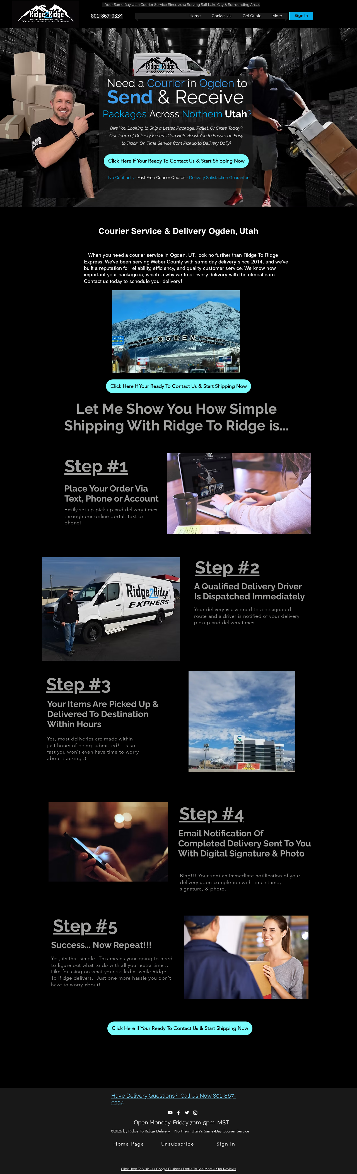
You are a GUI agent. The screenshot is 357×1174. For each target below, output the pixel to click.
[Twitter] (187, 1112)
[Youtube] (170, 1112)
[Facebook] (178, 1112)
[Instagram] (195, 1112)
